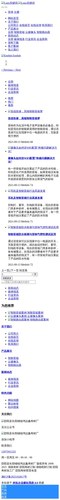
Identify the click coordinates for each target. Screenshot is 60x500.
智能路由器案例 (39, 319)
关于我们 (6, 326)
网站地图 (13, 400)
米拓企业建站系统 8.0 (25, 482)
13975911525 (8, 451)
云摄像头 (13, 361)
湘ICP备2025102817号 (14, 476)
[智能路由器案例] (19, 319)
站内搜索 (13, 407)
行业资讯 (13, 88)
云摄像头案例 (35, 316)
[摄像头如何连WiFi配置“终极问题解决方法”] (33, 151)
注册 (16, 12)
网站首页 (13, 18)
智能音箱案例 (35, 312)
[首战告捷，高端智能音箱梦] (25, 111)
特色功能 (6, 393)
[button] (7, 69)
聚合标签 (13, 403)
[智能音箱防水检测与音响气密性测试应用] (33, 227)
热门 (10, 101)
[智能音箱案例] (17, 312)
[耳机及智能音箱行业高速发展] (26, 190)
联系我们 (13, 344)
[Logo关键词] (30, 3)
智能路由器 (14, 365)
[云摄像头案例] (17, 316)
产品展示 (6, 351)
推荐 (10, 98)
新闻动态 (13, 288)
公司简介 (13, 333)
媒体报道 (13, 85)
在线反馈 (13, 340)
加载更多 (7, 278)
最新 (10, 105)
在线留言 (13, 337)
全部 (10, 32)
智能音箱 (13, 358)
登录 (10, 12)
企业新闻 (13, 92)
